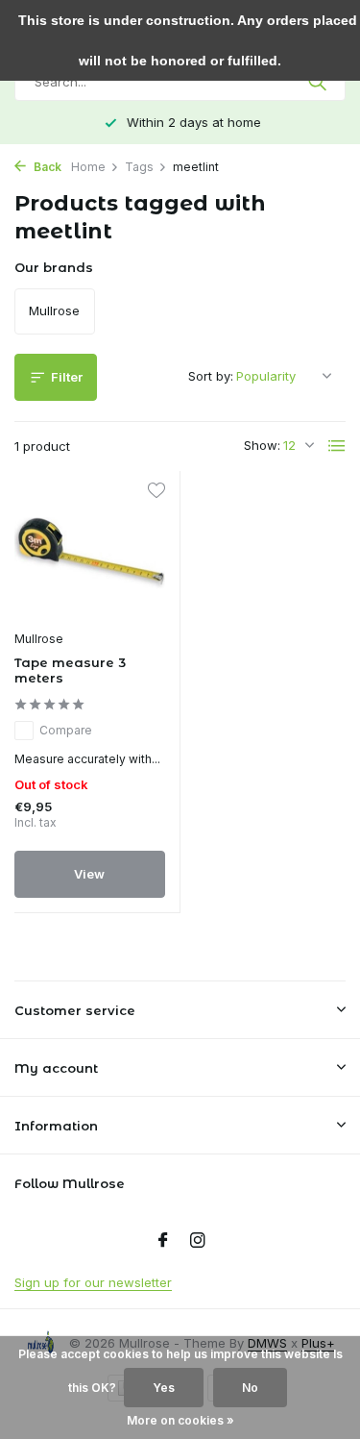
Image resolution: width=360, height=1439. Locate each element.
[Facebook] (163, 1241)
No (250, 1387)
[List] (337, 446)
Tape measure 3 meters (70, 670)
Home (88, 167)
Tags (139, 167)
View (89, 873)
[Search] (319, 81)
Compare (65, 730)
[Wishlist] (156, 493)
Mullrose (38, 639)
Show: (262, 445)
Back (46, 167)
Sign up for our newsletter (93, 1282)
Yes (164, 1387)
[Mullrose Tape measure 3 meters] (89, 552)
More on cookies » (180, 1420)
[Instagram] (197, 1241)
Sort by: (210, 376)
